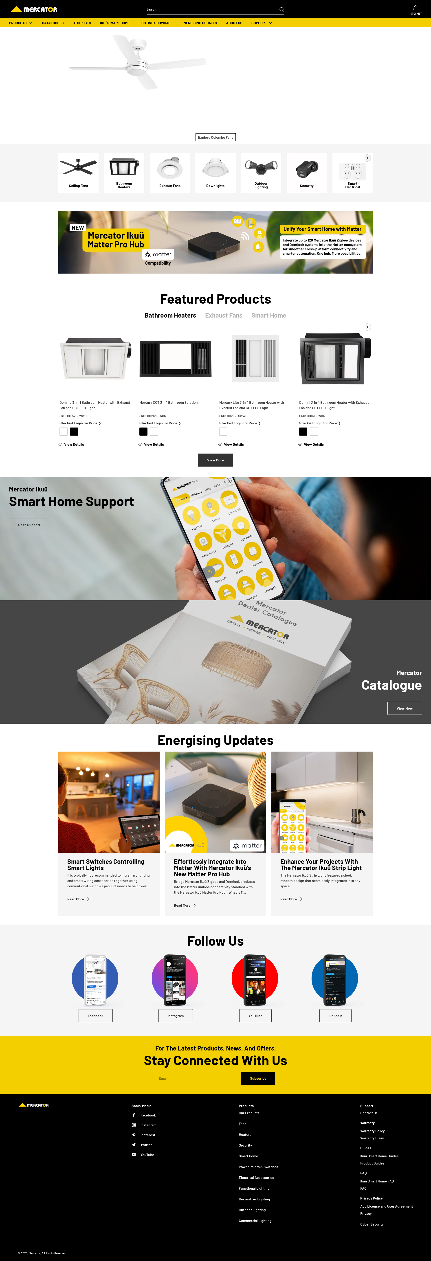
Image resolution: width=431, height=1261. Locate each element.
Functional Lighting (254, 1188)
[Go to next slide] (367, 158)
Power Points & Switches (258, 1167)
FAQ (363, 1188)
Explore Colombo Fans (215, 137)
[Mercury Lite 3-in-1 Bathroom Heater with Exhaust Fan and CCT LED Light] (255, 359)
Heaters (245, 1134)
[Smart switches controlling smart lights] (109, 802)
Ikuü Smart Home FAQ (377, 1181)
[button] (95, 444)
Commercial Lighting (255, 1220)
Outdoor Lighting (252, 1210)
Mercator (34, 1253)
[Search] (279, 9)
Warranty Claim (372, 1138)
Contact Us (369, 1113)
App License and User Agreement (386, 1206)
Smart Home (248, 1156)
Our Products (249, 1113)
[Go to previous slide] (357, 158)
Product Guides (372, 1163)
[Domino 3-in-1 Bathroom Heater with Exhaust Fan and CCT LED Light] (95, 359)
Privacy (366, 1213)
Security (245, 1145)
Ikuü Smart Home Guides (379, 1156)
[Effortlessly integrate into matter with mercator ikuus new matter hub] (215, 802)
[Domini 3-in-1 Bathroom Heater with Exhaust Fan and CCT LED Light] (335, 359)
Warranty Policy (372, 1131)
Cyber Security (372, 1224)
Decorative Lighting (254, 1199)
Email (163, 1078)
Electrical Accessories (256, 1177)
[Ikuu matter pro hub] (215, 242)
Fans (242, 1123)
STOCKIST (416, 13)
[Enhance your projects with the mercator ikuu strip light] (322, 802)
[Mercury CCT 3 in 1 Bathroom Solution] (175, 359)
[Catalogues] (215, 662)
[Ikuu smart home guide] (215, 538)
